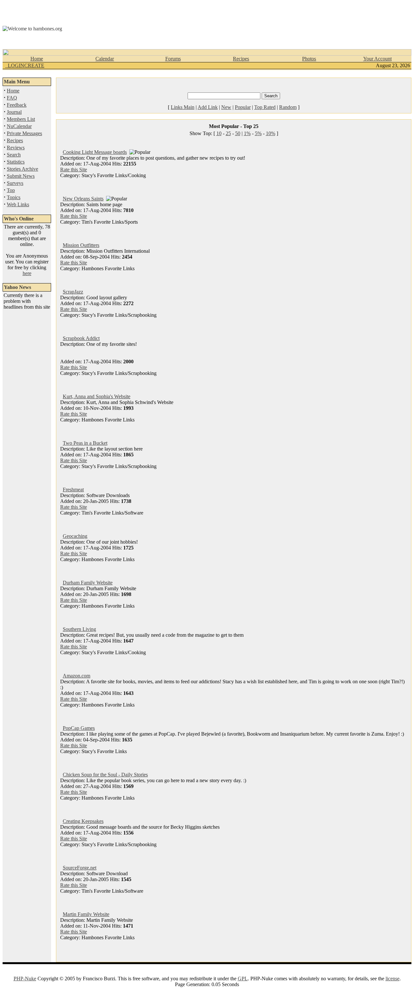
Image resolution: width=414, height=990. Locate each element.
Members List (21, 119)
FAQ (12, 98)
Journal (14, 112)
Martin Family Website (86, 914)
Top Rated (265, 107)
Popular (243, 107)
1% (247, 133)
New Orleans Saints (83, 198)
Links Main (182, 107)
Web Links (18, 204)
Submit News (21, 176)
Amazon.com (76, 675)
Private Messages (24, 133)
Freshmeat (73, 489)
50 (237, 133)
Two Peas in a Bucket (85, 443)
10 (219, 133)
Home (36, 58)
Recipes (241, 58)
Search (14, 154)
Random (288, 107)
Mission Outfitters (81, 245)
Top (11, 190)
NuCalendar (19, 126)
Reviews (16, 147)
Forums (173, 58)
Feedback (17, 105)
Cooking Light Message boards (95, 152)
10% (270, 133)
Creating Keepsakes (83, 821)
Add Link (208, 107)
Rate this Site (73, 169)
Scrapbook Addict (81, 338)
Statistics (16, 162)
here (27, 273)
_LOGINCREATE (24, 65)
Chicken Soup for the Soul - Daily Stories (105, 774)
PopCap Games (79, 728)
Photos (309, 58)
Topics (13, 197)
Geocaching (75, 536)
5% (258, 133)
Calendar (104, 58)
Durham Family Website (88, 582)
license (392, 978)
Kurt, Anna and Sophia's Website (96, 396)
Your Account (377, 58)
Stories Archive (22, 169)
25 (228, 133)
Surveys (15, 183)
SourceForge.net (79, 867)
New (226, 107)
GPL (243, 978)
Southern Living (79, 629)
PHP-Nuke (25, 978)
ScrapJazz (73, 291)
